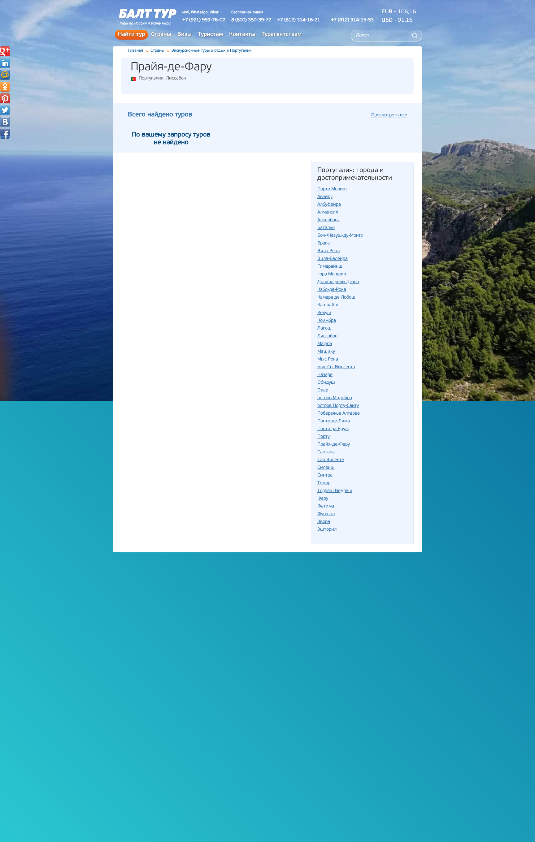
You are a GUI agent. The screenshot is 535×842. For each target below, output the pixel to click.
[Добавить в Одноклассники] (5, 87)
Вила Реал (328, 251)
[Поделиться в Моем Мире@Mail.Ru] (5, 75)
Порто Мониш (332, 189)
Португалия (151, 78)
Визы (184, 34)
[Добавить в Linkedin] (5, 63)
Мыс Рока (327, 359)
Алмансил (327, 212)
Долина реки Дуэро (338, 282)
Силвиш (326, 467)
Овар (322, 390)
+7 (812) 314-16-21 (298, 20)
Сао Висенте (330, 460)
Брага (323, 243)
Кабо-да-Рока (331, 289)
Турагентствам (282, 34)
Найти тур (131, 34)
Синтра (325, 475)
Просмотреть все (389, 115)
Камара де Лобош (336, 297)
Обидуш (326, 382)
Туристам (210, 34)
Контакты (242, 34)
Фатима (325, 506)
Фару (322, 498)
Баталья (326, 228)
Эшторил (327, 529)
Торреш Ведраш (334, 491)
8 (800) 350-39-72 (251, 20)
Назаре (325, 375)
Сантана (326, 452)
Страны (161, 34)
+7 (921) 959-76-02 (203, 20)
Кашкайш (327, 305)
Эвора (323, 522)
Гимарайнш (329, 266)
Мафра (324, 344)
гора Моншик (331, 274)
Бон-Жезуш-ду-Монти (340, 235)
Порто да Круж (333, 429)
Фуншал (326, 514)
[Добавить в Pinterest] (5, 98)
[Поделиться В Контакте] (5, 122)
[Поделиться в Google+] (5, 51)
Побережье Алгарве (338, 413)
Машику (326, 351)
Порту (323, 436)
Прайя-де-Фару (333, 444)
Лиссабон (176, 78)
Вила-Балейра (332, 259)
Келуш (324, 313)
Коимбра (326, 320)
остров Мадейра (334, 398)
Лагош (324, 328)
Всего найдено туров (160, 114)
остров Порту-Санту (338, 406)
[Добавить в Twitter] (5, 110)
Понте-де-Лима (333, 421)
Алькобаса (328, 220)
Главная (135, 51)
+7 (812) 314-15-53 (352, 20)
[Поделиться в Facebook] (5, 134)
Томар (323, 483)
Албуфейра (329, 204)
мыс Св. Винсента (336, 367)
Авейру (325, 197)
